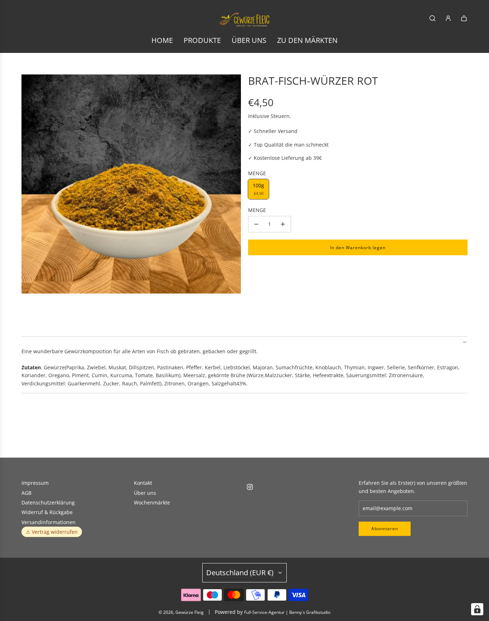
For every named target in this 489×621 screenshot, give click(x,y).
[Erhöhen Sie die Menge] (283, 224)
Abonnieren (384, 529)
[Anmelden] (448, 18)
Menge (257, 210)
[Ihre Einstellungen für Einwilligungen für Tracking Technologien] (477, 609)
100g (258, 189)
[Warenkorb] (464, 18)
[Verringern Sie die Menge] (256, 224)
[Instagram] (250, 487)
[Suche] (432, 18)
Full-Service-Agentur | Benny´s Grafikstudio (287, 612)
